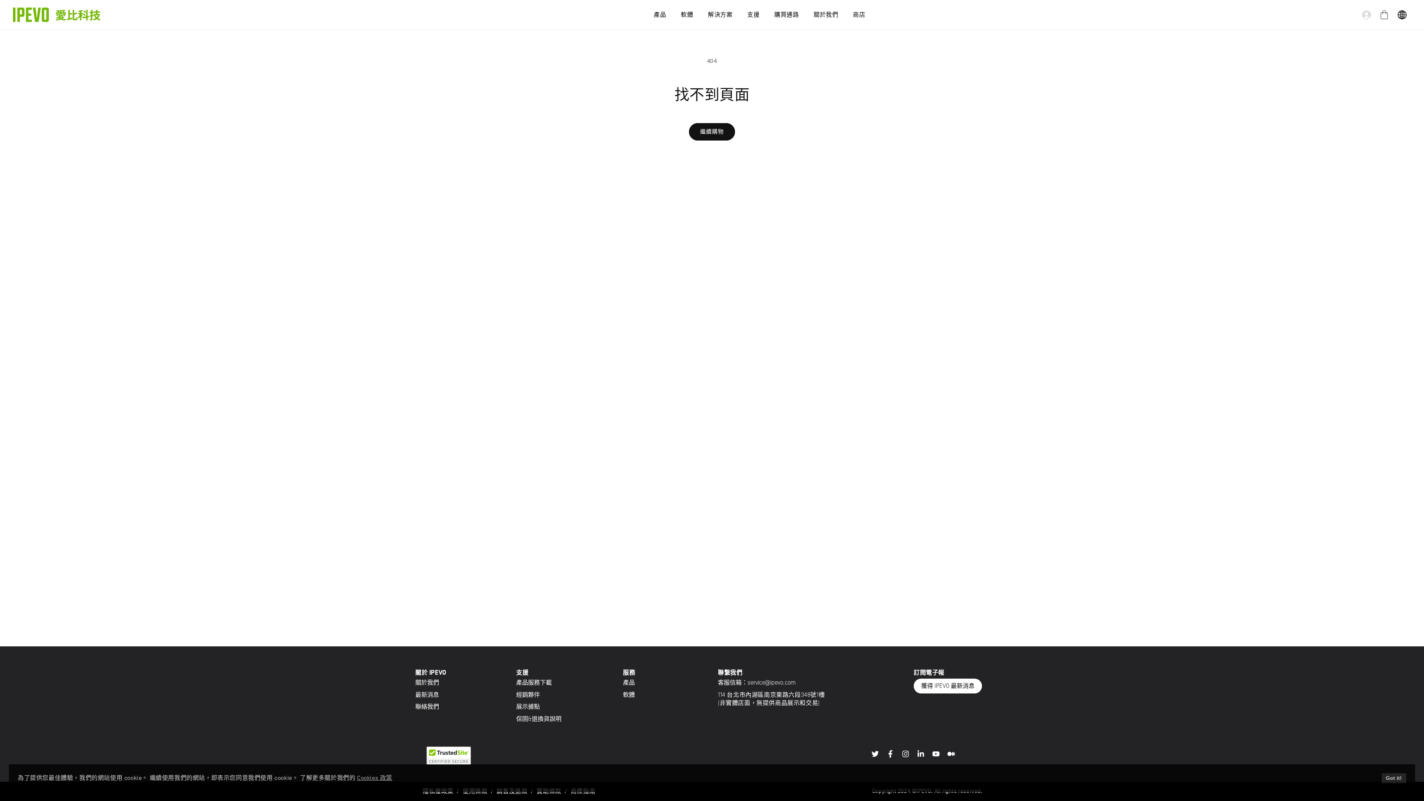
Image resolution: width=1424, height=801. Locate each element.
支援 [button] (753, 14)
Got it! (1394, 778)
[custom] (875, 753)
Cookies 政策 (374, 778)
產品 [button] (660, 14)
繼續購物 (712, 131)
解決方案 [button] (720, 14)
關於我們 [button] (826, 14)
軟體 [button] (687, 14)
